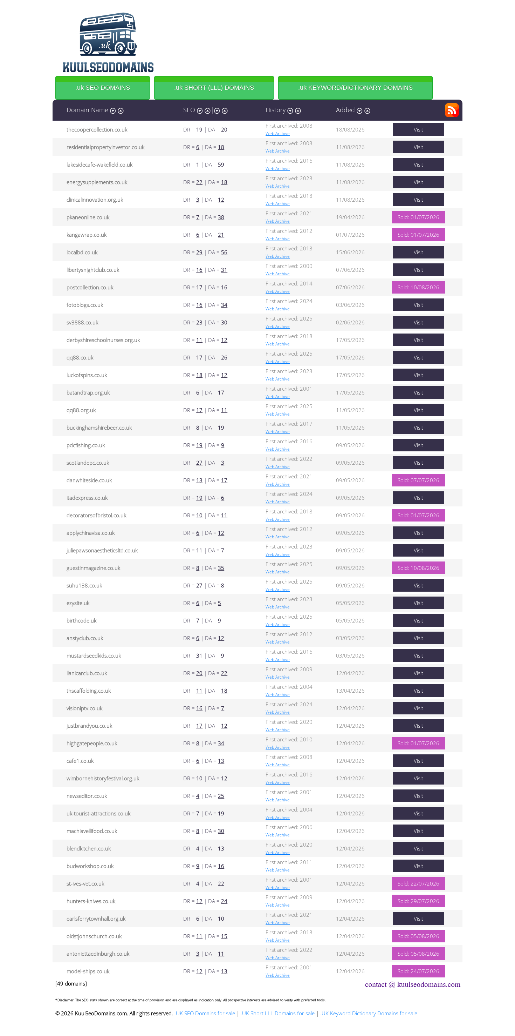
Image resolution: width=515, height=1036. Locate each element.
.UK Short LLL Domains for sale (278, 1013)
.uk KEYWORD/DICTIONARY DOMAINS (355, 87)
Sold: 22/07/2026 (418, 883)
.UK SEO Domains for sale (204, 1013)
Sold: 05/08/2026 (418, 936)
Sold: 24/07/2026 (418, 971)
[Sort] (113, 110)
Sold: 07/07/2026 (418, 480)
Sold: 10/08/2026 (418, 287)
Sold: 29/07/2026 (418, 900)
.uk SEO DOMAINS (102, 87)
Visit (418, 129)
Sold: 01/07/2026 (418, 217)
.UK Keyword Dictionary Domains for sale (368, 1013)
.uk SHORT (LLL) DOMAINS (214, 87)
